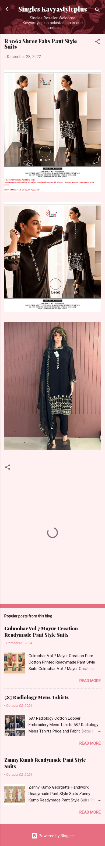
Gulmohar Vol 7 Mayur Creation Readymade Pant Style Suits (41, 631)
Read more (90, 680)
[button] (97, 42)
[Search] (97, 11)
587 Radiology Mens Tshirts (36, 697)
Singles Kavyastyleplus (52, 9)
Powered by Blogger (56, 835)
